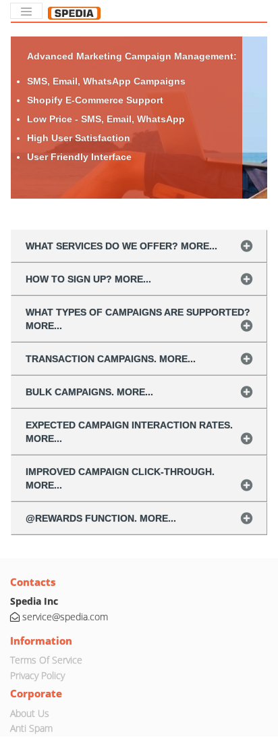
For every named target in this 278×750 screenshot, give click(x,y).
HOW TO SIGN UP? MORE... (88, 279)
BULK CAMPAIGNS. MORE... (89, 391)
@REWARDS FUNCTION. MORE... (101, 518)
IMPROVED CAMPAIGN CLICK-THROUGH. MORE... (120, 478)
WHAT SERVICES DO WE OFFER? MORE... (121, 246)
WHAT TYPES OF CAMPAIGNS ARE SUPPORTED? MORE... (138, 319)
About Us (29, 713)
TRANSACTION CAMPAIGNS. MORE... (111, 358)
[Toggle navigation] (26, 11)
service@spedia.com (65, 616)
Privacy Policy (37, 675)
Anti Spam (31, 728)
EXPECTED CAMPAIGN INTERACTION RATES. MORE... (129, 432)
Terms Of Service (46, 659)
